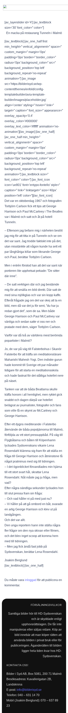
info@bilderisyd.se (29, 689)
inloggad (30, 580)
